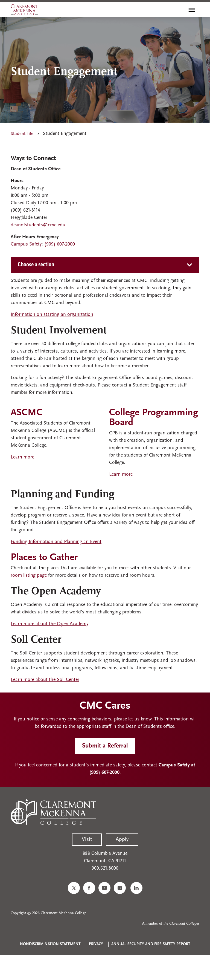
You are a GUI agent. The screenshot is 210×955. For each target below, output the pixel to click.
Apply (122, 839)
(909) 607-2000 (59, 244)
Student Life (22, 134)
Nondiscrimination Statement (50, 944)
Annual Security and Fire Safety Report (150, 944)
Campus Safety (26, 244)
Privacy (96, 944)
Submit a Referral (105, 746)
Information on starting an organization (52, 314)
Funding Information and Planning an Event (56, 541)
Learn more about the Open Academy (49, 624)
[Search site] (180, 10)
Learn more (22, 457)
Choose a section (36, 265)
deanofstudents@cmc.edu (38, 225)
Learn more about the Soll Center (45, 679)
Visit (87, 839)
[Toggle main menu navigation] (191, 9)
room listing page (29, 575)
